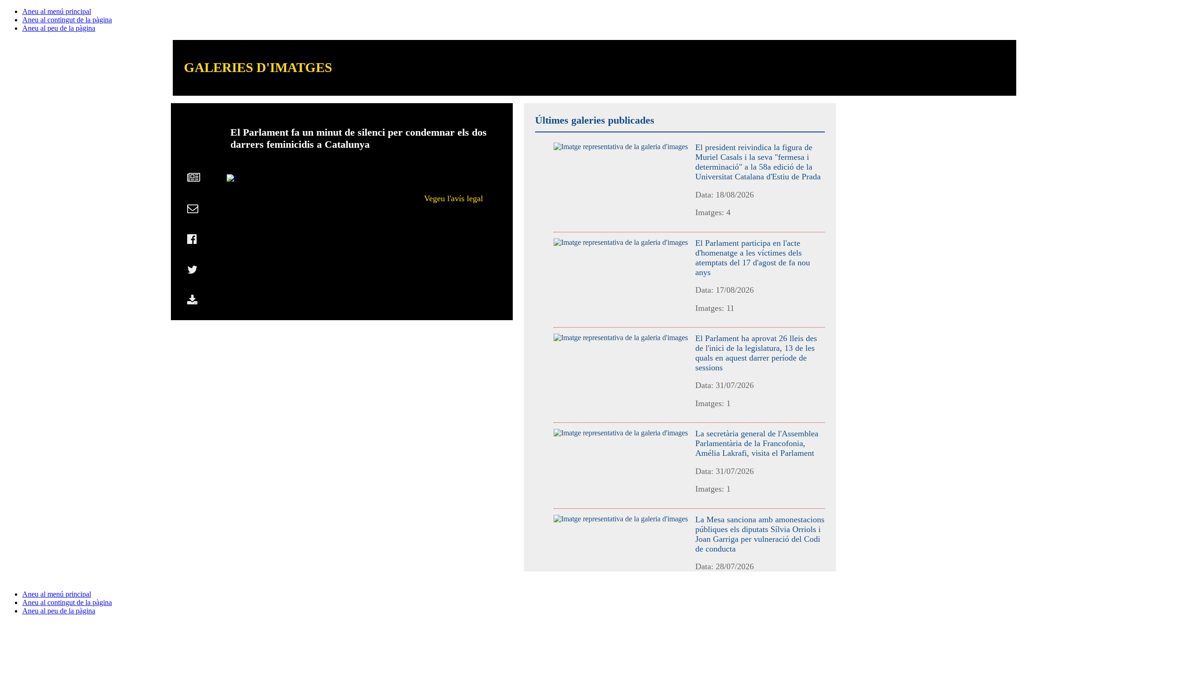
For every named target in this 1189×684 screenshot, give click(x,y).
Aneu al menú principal (56, 11)
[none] (621, 147)
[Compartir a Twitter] (192, 272)
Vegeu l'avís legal (453, 198)
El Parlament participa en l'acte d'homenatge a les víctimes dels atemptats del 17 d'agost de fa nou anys (752, 257)
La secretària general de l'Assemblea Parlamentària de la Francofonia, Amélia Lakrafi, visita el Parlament (756, 443)
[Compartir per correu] (192, 210)
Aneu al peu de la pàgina (58, 28)
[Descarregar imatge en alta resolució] (192, 302)
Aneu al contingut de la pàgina (67, 20)
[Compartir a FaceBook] (192, 241)
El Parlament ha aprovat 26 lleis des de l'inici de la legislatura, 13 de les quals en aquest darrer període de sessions (756, 353)
